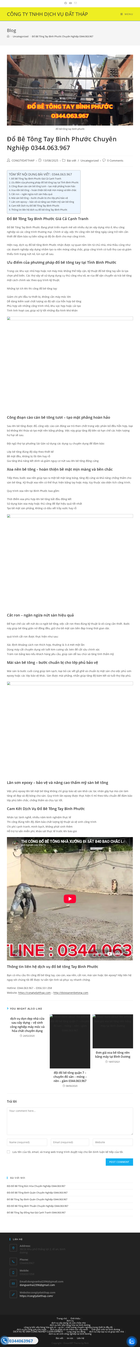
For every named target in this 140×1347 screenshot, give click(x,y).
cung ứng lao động (76, 1331)
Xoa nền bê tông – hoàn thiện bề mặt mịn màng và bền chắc (43, 190)
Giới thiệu (75, 1318)
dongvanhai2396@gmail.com (37, 1285)
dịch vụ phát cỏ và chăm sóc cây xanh (69, 1329)
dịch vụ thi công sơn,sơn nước (31, 1329)
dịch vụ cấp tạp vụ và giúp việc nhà (106, 1331)
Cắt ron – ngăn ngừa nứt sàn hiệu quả (31, 194)
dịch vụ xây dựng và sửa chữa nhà (68, 1322)
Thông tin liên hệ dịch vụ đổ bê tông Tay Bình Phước (39, 209)
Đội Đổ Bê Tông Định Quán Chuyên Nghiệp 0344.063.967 (37, 1192)
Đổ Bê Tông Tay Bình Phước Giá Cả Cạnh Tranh (36, 178)
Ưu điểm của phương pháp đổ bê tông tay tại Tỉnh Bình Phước (45, 182)
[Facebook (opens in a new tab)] (65, 3)
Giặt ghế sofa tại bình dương (106, 1329)
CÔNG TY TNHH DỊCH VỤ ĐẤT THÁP (47, 14)
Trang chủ (62, 1318)
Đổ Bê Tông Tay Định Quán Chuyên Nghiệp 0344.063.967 (37, 1199)
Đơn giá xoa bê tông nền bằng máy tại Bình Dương (112, 1055)
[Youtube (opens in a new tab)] (70, 3)
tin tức (70, 1338)
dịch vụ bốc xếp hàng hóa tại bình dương (70, 1325)
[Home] (8, 36)
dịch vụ (70, 1320)
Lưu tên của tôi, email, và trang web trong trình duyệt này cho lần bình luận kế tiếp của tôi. (67, 1152)
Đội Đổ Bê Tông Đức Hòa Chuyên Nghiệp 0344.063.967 (36, 1186)
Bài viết (71, 160)
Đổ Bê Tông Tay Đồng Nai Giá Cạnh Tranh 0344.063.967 (36, 1212)
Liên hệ (80, 1338)
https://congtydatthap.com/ (36, 1296)
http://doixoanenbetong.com (70, 992)
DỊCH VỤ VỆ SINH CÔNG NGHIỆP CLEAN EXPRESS (38, 1331)
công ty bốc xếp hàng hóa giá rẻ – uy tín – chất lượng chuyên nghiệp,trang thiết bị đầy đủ (68, 1327)
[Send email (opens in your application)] (75, 3)
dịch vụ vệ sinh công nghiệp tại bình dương (70, 1333)
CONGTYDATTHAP (23, 160)
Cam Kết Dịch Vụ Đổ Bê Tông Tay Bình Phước (35, 205)
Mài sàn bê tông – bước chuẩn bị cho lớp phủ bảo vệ (39, 198)
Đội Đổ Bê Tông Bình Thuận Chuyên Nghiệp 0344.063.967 (37, 1206)
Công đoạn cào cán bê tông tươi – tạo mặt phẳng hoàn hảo (43, 186)
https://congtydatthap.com (34, 992)
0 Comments (115, 160)
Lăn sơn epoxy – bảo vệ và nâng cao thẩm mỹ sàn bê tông (42, 201)
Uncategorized (90, 160)
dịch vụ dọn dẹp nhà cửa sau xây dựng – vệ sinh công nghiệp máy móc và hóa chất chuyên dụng (27, 1025)
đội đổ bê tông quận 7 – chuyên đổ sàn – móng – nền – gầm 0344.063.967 (70, 1077)
